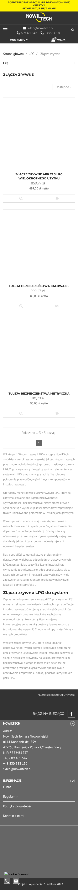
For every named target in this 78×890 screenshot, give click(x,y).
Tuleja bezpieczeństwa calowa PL (39, 286)
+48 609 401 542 (15, 758)
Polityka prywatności (17, 806)
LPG (5, 63)
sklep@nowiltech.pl (40, 28)
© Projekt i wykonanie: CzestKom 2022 (39, 884)
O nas (7, 787)
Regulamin (10, 796)
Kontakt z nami (13, 816)
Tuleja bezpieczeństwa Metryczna (39, 393)
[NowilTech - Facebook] (69, 713)
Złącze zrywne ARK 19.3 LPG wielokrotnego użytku (38, 176)
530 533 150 (52, 33)
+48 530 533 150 (15, 764)
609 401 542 (29, 33)
